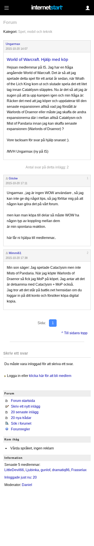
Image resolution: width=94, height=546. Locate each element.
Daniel (27, 485)
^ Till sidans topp (74, 333)
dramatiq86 (61, 470)
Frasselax (79, 470)
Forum (10, 22)
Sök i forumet (21, 423)
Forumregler (20, 429)
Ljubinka (32, 470)
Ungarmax (13, 44)
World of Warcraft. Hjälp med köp (37, 59)
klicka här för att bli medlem (50, 376)
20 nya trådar (21, 418)
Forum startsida (23, 401)
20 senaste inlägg (24, 412)
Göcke (13, 178)
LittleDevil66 (14, 470)
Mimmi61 (15, 253)
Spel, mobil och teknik (35, 32)
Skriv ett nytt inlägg (25, 406)
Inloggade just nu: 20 (20, 477)
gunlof (45, 470)
